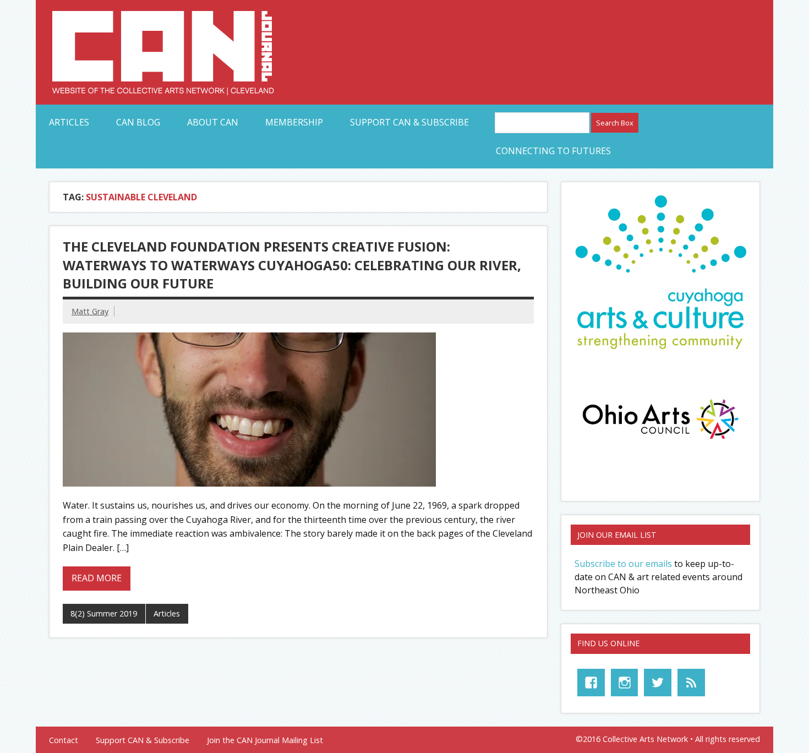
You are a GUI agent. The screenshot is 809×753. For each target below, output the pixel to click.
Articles (69, 122)
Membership (294, 122)
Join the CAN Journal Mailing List (265, 740)
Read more (97, 578)
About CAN (212, 122)
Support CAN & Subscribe (409, 122)
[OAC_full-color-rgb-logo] (660, 442)
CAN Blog (138, 122)
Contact (63, 740)
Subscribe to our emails (623, 564)
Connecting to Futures (553, 151)
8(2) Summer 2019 (103, 613)
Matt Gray (90, 311)
